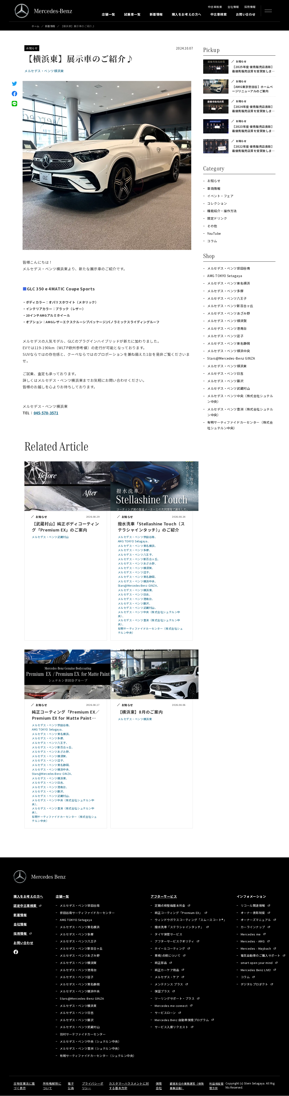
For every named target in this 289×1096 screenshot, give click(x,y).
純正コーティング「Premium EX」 (179, 913)
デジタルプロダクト (255, 984)
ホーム (36, 26)
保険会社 (159, 1085)
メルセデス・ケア (167, 977)
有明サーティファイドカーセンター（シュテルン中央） (98, 1055)
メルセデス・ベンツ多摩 (225, 291)
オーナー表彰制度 (253, 913)
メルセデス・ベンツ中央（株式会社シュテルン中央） (240, 399)
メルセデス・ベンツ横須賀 (227, 320)
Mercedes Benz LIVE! (256, 970)
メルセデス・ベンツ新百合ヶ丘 (230, 306)
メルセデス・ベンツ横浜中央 (228, 351)
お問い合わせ (246, 14)
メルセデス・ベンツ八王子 (227, 298)
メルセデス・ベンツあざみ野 (228, 313)
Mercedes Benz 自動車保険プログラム (182, 1020)
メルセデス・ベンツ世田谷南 (228, 268)
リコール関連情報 (253, 905)
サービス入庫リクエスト (172, 1027)
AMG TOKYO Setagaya (224, 275)
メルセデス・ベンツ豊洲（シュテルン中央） (90, 1048)
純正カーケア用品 (167, 970)
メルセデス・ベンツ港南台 (227, 328)
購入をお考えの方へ (186, 14)
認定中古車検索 (25, 905)
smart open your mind (257, 963)
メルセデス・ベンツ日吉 (225, 373)
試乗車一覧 (132, 14)
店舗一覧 (108, 14)
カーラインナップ (253, 927)
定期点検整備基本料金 (170, 905)
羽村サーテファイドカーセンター (83, 1034)
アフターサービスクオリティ (175, 941)
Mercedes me (251, 934)
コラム (246, 977)
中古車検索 (215, 7)
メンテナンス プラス (169, 984)
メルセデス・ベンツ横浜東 (44, 71)
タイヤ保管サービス (168, 934)
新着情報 (156, 14)
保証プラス (163, 991)
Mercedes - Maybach (256, 948)
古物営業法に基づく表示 (24, 1085)
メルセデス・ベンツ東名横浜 (228, 283)
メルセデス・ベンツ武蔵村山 (228, 388)
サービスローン (166, 1013)
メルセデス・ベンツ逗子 (225, 336)
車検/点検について (168, 955)
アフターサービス (164, 896)
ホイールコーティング (170, 948)
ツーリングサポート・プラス (175, 998)
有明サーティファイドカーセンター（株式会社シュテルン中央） (240, 425)
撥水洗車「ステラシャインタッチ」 (180, 927)
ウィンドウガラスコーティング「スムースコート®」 (190, 920)
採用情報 (250, 7)
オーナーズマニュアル (256, 920)
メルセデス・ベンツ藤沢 (225, 381)
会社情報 (233, 7)
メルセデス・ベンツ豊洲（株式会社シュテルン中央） (240, 412)
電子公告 (71, 1085)
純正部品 (161, 963)
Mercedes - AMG (253, 941)
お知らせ (31, 48)
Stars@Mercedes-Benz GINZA (231, 358)
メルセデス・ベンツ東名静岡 (228, 343)
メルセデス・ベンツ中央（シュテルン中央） (90, 1041)
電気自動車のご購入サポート (261, 955)
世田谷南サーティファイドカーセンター (87, 913)
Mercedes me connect (171, 1005)
